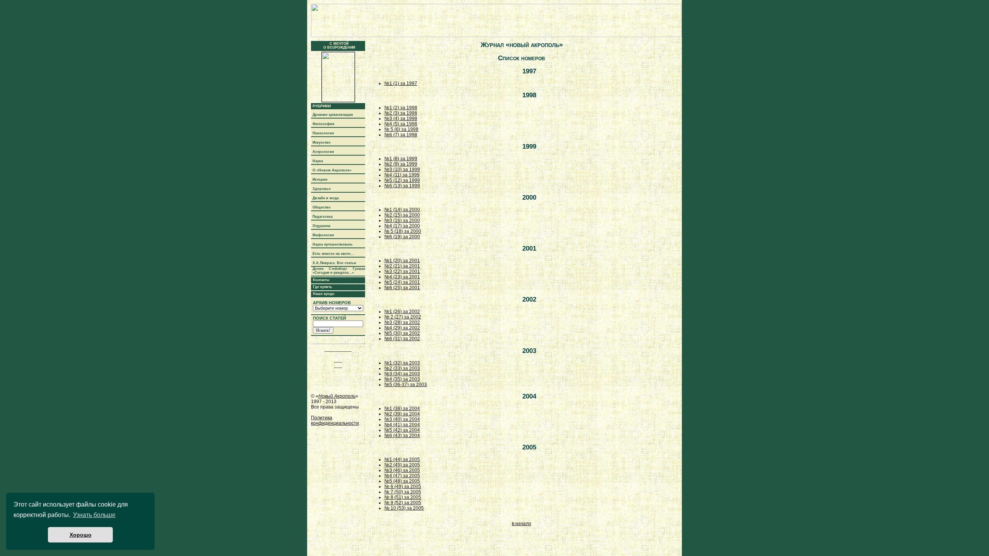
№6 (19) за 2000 (402, 236)
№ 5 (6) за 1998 (401, 129)
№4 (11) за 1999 (402, 175)
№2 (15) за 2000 (402, 215)
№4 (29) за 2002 (402, 328)
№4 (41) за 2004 (402, 424)
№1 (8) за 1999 (400, 158)
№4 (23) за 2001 (402, 277)
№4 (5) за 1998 (400, 124)
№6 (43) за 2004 (402, 435)
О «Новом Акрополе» (332, 170)
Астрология (323, 152)
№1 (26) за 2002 (402, 311)
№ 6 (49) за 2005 (402, 486)
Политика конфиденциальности (335, 420)
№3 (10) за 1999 (402, 169)
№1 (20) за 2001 (402, 260)
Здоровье (322, 189)
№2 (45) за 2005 (402, 465)
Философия (323, 124)
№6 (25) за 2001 (402, 287)
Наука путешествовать (333, 244)
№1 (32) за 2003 (402, 363)
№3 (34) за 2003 (402, 373)
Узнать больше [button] (94, 515)
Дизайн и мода (326, 198)
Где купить (322, 287)
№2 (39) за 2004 (402, 414)
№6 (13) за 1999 (402, 185)
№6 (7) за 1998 (400, 134)
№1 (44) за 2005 (402, 459)
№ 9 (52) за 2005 (402, 502)
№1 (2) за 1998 (400, 107)
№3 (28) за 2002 (402, 322)
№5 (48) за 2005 (402, 481)
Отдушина (321, 226)
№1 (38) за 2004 (402, 408)
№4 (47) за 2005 (402, 475)
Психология (323, 133)
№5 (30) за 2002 (402, 333)
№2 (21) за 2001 (402, 266)
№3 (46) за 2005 (402, 470)
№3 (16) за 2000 (402, 220)
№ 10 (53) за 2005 (404, 508)
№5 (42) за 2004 (402, 430)
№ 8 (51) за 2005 (402, 497)
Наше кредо (324, 294)
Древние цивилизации (333, 115)
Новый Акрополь (336, 396)
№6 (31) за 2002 (402, 338)
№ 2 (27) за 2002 (402, 317)
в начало (521, 523)
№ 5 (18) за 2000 (402, 231)
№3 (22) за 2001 (402, 271)
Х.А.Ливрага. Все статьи (334, 263)
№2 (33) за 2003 (402, 368)
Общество (322, 207)
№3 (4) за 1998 (400, 118)
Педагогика (323, 217)
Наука (318, 161)
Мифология (323, 235)
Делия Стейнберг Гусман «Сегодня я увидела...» (339, 271)
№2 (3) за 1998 (400, 113)
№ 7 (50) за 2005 (402, 492)
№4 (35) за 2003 (402, 379)
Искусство (322, 142)
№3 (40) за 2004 (402, 419)
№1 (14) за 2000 (402, 209)
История (320, 179)
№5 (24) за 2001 (402, 282)
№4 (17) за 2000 (402, 226)
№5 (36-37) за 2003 (405, 384)
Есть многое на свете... (333, 254)
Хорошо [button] (81, 535)
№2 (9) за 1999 (400, 164)
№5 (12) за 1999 (402, 180)
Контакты (321, 280)
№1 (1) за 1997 (400, 83)
